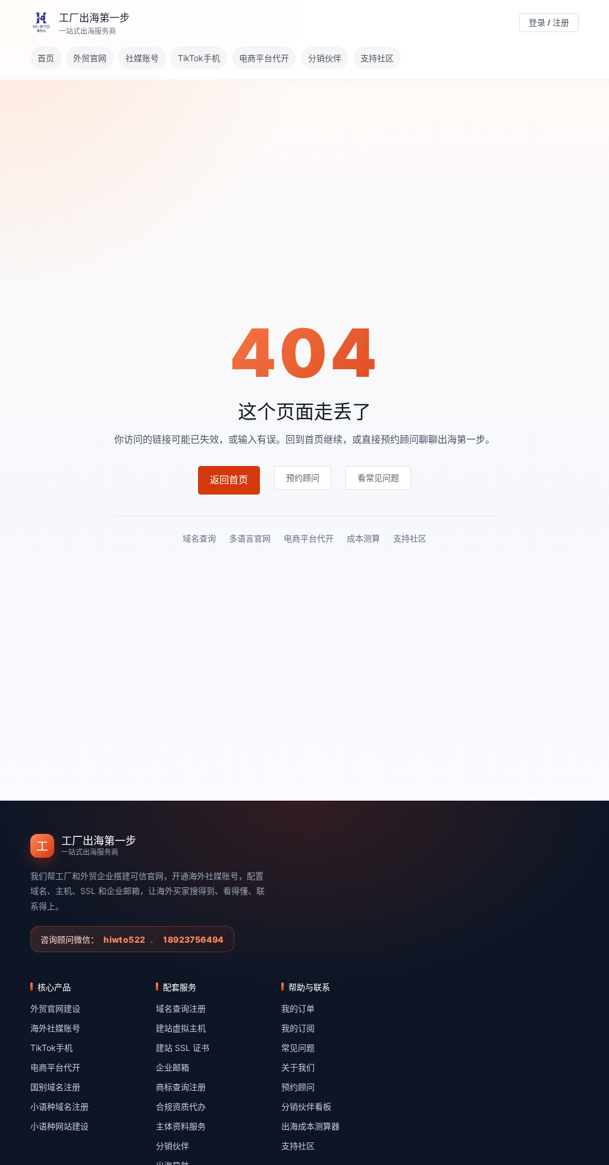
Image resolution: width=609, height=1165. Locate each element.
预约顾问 (298, 1087)
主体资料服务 (181, 1126)
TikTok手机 (199, 58)
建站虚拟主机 (181, 1028)
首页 (45, 58)
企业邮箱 (172, 1067)
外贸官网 (89, 58)
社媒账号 (142, 58)
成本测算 (363, 538)
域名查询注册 (181, 1008)
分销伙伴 (324, 58)
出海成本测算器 (310, 1126)
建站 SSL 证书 (182, 1048)
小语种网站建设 (59, 1126)
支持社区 (377, 58)
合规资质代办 (181, 1106)
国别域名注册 (55, 1087)
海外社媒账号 (55, 1028)
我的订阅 (298, 1028)
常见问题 (298, 1048)
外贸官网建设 (55, 1008)
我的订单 (298, 1008)
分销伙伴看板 (306, 1106)
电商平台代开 (264, 58)
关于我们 (298, 1067)
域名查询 (199, 538)
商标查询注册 (181, 1087)
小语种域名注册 (59, 1106)
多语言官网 (250, 538)
